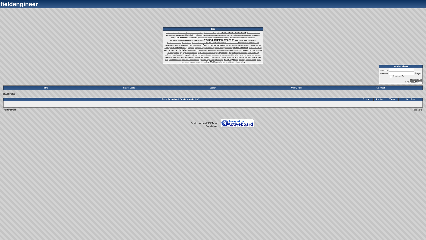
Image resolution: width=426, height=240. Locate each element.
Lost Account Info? (413, 82)
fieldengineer (9, 93)
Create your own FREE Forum (204, 123)
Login (418, 73)
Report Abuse (212, 126)
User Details (296, 88)
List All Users (129, 88)
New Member (416, 79)
